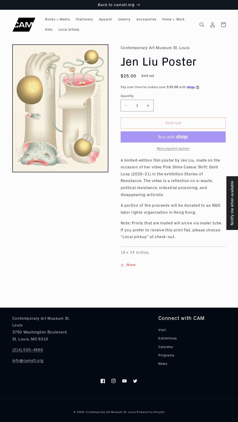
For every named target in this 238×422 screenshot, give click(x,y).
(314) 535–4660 (27, 350)
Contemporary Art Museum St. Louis (111, 412)
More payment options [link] (173, 148)
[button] (202, 24)
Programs (166, 355)
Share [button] (131, 265)
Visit (162, 330)
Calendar (165, 347)
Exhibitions (167, 338)
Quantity (127, 96)
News (162, 364)
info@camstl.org (27, 360)
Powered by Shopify (150, 412)
